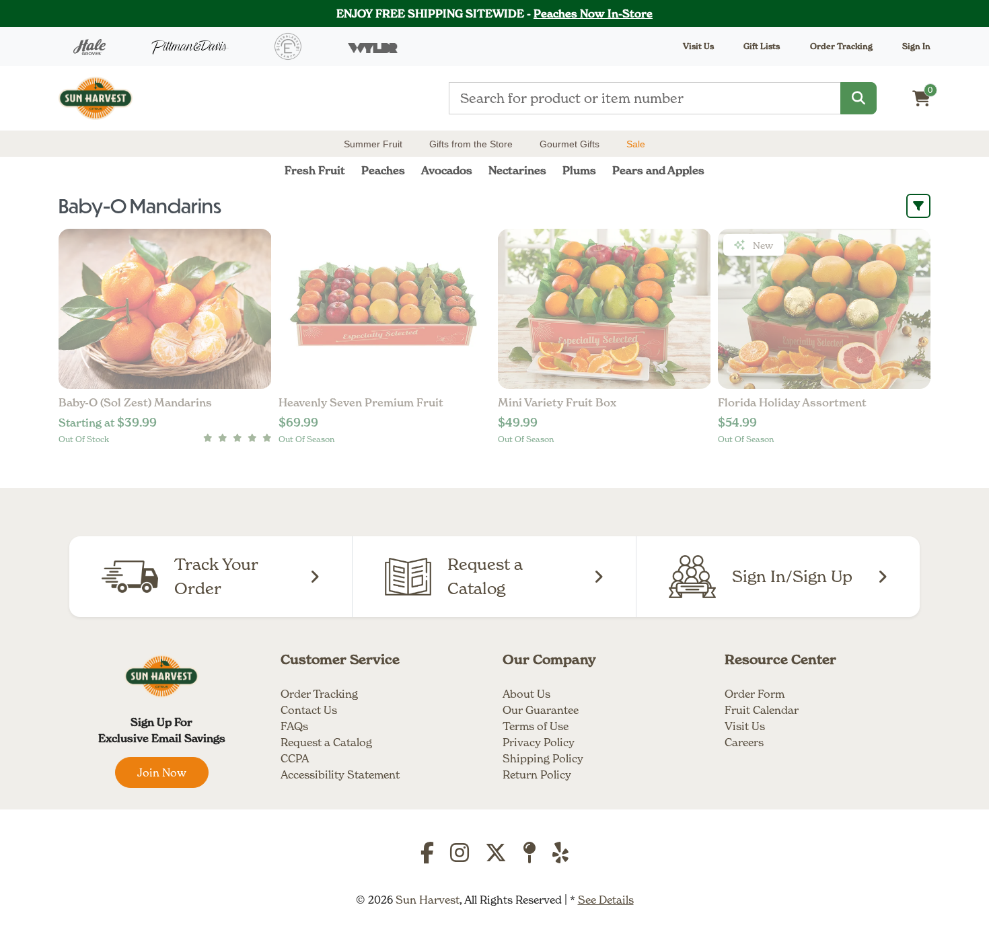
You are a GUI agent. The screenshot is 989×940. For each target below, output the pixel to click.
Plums (579, 170)
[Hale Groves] (89, 46)
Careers (744, 742)
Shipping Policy (543, 758)
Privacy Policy (539, 742)
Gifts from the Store (471, 144)
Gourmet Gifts (569, 144)
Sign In (916, 46)
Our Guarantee (541, 710)
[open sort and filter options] (918, 206)
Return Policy (537, 774)
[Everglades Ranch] (288, 46)
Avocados (446, 170)
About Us (526, 693)
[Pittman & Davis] (190, 46)
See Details (606, 899)
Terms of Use (536, 726)
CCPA (295, 758)
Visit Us (745, 726)
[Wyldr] (373, 46)
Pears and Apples (658, 170)
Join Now (161, 772)
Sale (635, 144)
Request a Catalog (326, 742)
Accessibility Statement (340, 774)
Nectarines (517, 170)
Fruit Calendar (762, 710)
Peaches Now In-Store (593, 13)
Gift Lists (761, 46)
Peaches (383, 170)
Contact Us (309, 710)
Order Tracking (841, 46)
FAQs (294, 726)
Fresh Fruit (315, 170)
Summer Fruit (373, 144)
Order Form (754, 693)
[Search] (858, 98)
